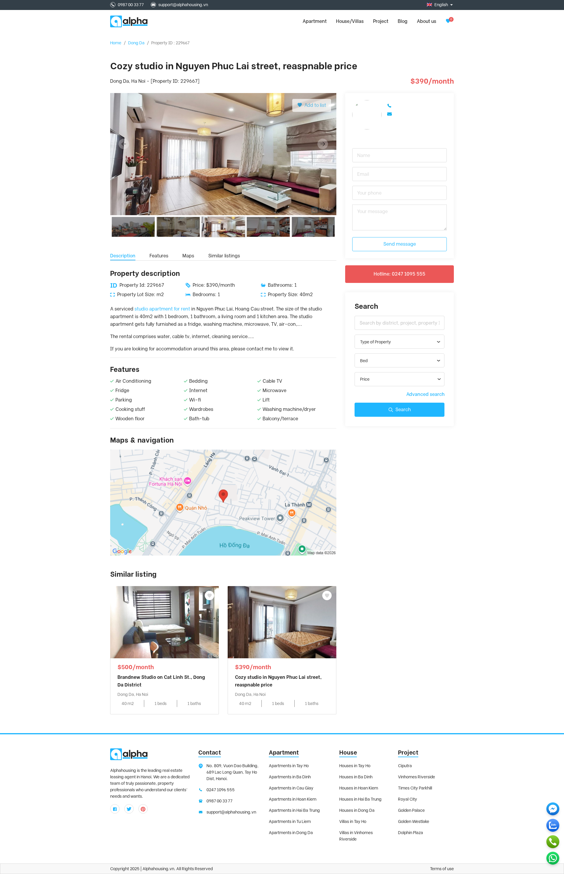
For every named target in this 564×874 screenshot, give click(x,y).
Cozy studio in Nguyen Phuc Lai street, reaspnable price (278, 681)
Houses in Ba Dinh (355, 777)
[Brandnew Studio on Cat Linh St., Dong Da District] (164, 622)
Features (159, 256)
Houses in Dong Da (357, 810)
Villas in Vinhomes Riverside (356, 835)
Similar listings (224, 256)
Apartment (284, 752)
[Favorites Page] (448, 21)
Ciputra (405, 765)
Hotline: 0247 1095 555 (399, 274)
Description (122, 256)
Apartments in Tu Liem (290, 821)
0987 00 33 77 (131, 4)
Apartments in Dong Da (291, 832)
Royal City (407, 799)
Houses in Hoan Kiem (358, 788)
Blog (402, 21)
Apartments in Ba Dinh (290, 777)
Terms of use (442, 868)
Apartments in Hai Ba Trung (294, 810)
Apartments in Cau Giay (291, 788)
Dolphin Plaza (410, 832)
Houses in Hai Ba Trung (360, 799)
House (348, 752)
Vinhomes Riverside (416, 777)
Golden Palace (411, 810)
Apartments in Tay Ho (289, 765)
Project (380, 21)
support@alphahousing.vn (183, 4)
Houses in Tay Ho (354, 765)
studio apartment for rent (162, 309)
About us (426, 21)
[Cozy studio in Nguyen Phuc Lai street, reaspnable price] (282, 622)
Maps (188, 256)
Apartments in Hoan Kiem (292, 799)
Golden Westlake (413, 821)
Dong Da (136, 43)
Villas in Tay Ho (352, 821)
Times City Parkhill (415, 788)
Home (115, 43)
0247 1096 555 (221, 789)
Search (403, 409)
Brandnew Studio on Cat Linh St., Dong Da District (161, 681)
